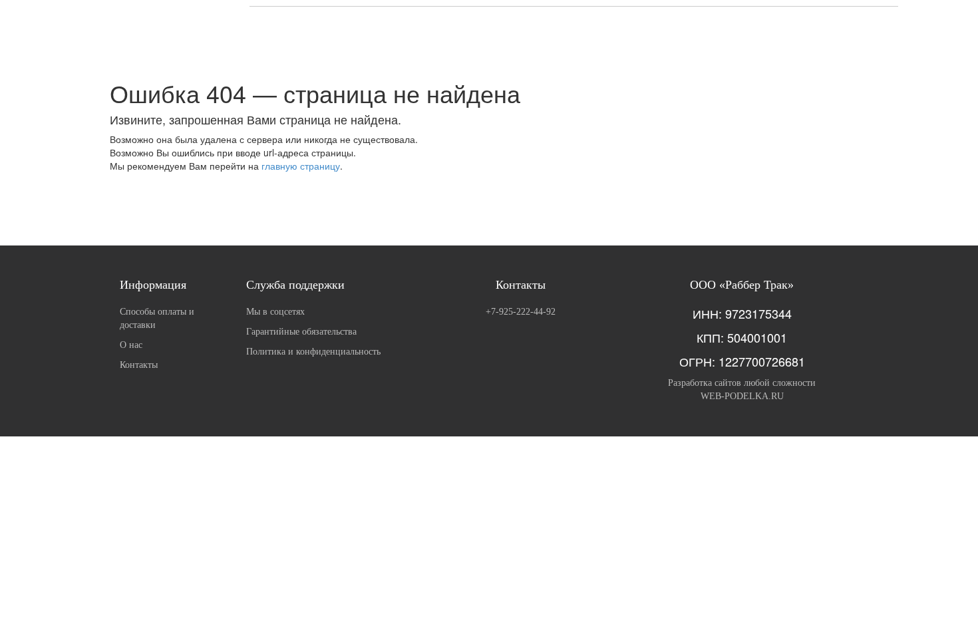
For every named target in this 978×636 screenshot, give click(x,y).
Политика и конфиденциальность (313, 352)
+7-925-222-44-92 (521, 312)
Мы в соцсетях (275, 312)
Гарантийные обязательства (301, 332)
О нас (131, 345)
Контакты (139, 365)
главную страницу (300, 165)
